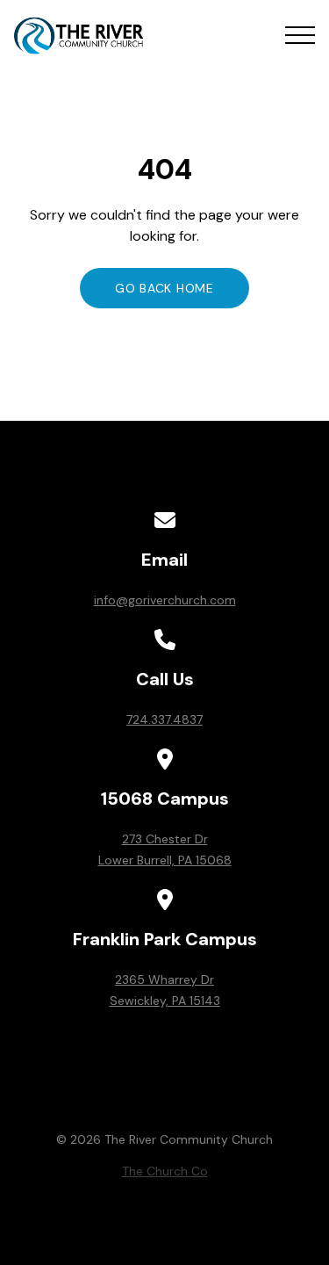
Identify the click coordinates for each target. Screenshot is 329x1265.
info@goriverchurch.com (165, 600)
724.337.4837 (164, 719)
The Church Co (165, 1171)
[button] (300, 35)
